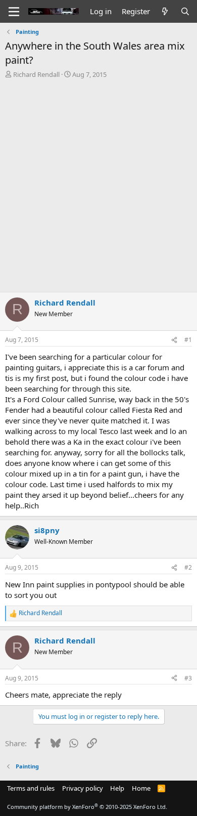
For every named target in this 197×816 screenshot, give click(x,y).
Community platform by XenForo (87, 806)
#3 (188, 678)
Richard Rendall (36, 74)
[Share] (174, 340)
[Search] (185, 11)
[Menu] (14, 12)
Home (141, 788)
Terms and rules (31, 788)
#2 (188, 567)
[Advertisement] (98, 182)
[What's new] (165, 11)
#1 (188, 339)
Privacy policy (82, 788)
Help (117, 788)
